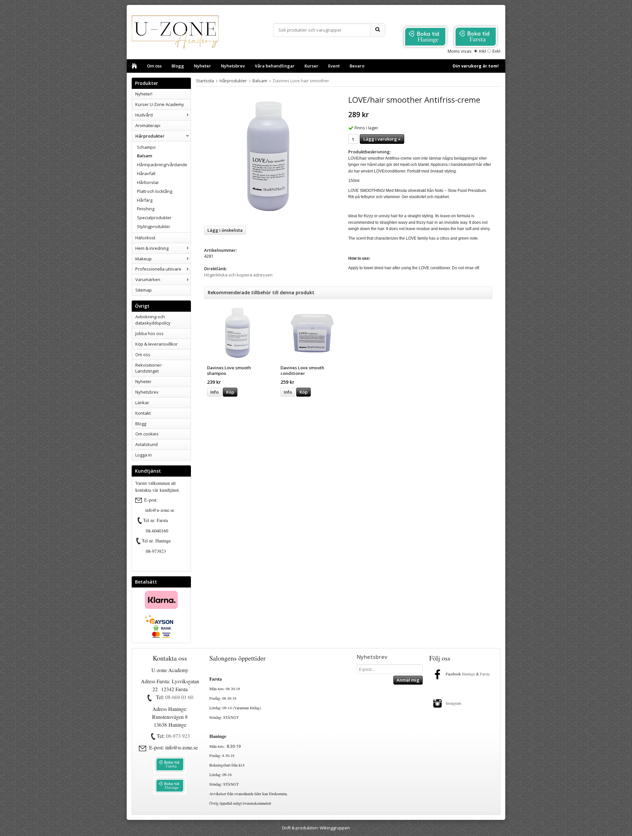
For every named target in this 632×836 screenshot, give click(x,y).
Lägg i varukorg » (382, 139)
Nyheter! (143, 94)
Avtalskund (146, 444)
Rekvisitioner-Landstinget (149, 368)
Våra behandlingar (275, 66)
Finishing (145, 209)
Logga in (143, 455)
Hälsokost (145, 238)
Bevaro (357, 66)
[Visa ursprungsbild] (140, 520)
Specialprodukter (154, 218)
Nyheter (202, 66)
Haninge (468, 673)
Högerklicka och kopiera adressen (238, 275)
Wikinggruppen (335, 828)
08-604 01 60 (179, 696)
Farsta (485, 673)
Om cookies (147, 434)
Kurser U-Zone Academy (159, 104)
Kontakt (143, 413)
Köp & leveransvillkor (156, 344)
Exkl (496, 51)
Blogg (177, 66)
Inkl (482, 51)
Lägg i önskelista (225, 230)
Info (214, 392)
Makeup (143, 259)
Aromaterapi (147, 125)
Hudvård (144, 115)
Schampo (146, 147)
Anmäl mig (408, 680)
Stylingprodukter (153, 226)
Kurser (311, 66)
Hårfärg (144, 200)
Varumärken (147, 279)
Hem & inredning (152, 248)
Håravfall (146, 173)
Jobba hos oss (149, 333)
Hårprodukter (150, 136)
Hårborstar (148, 182)
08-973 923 (178, 735)
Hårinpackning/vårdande (162, 165)
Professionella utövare (158, 269)
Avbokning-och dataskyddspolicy (153, 320)
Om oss (154, 66)
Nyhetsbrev (233, 66)
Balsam (144, 156)
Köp (230, 392)
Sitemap (143, 290)
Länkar (142, 402)
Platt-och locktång (154, 191)
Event (334, 66)
